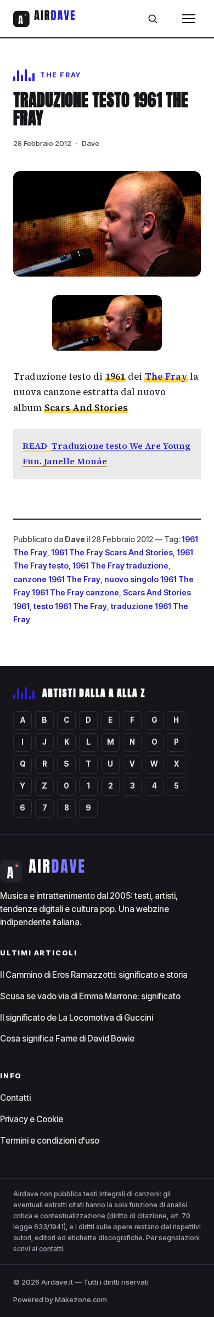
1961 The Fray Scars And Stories (112, 552)
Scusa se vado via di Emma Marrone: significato (90, 996)
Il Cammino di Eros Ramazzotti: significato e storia (94, 975)
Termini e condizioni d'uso (49, 1140)
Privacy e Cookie (31, 1119)
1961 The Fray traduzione (120, 565)
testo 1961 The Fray (70, 606)
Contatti (15, 1098)
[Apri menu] (189, 18)
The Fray (166, 376)
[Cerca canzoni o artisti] (153, 19)
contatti (51, 1249)
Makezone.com (81, 1299)
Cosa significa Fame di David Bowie (67, 1038)
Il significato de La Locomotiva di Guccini (76, 1017)
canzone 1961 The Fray (56, 579)
